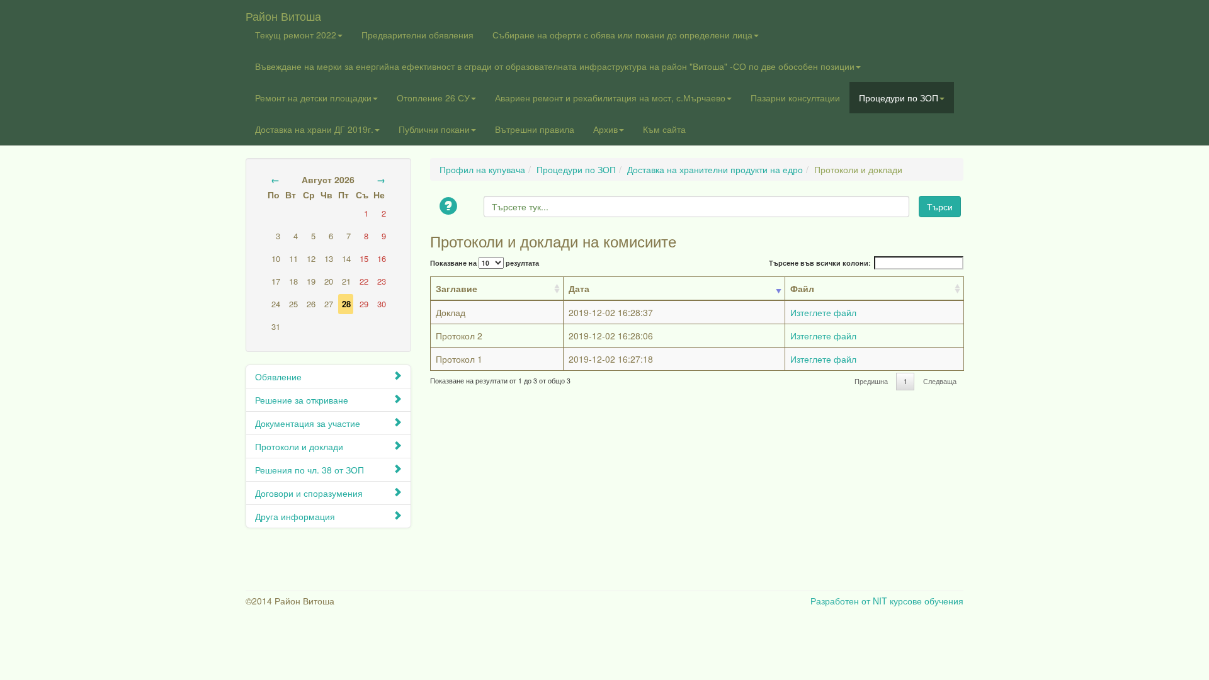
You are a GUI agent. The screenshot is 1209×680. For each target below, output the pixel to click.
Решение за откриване (301, 400)
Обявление (278, 376)
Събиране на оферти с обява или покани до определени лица (622, 34)
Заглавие (456, 288)
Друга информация (295, 516)
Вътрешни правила (534, 129)
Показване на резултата (484, 263)
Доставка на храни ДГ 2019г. (314, 129)
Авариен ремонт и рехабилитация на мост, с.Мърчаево (610, 97)
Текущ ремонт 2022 (295, 34)
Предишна (871, 381)
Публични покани (434, 129)
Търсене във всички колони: (820, 263)
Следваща (939, 381)
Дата (579, 288)
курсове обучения (926, 600)
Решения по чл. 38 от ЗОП (309, 469)
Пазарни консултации (795, 97)
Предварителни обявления (417, 34)
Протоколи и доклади (299, 446)
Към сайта (664, 129)
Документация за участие (307, 423)
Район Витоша (283, 13)
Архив (605, 129)
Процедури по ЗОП (898, 97)
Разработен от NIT (848, 600)
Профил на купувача (482, 169)
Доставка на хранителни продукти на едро (715, 169)
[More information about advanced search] (450, 207)
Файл (802, 288)
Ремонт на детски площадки (313, 97)
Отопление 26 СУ (433, 97)
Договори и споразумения (309, 493)
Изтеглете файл (823, 312)
